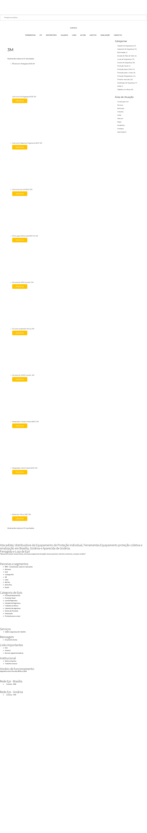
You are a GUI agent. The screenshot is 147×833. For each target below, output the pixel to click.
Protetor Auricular (123, 79)
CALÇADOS (64, 35)
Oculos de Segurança (124, 63)
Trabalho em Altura (123, 89)
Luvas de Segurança (124, 59)
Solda (119, 86)
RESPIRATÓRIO (51, 35)
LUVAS (74, 35)
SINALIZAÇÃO (105, 35)
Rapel (119, 122)
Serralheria (120, 125)
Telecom (120, 118)
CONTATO (73, 28)
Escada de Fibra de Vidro (125, 56)
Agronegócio (121, 132)
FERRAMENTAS (30, 35)
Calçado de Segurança (125, 46)
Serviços (120, 105)
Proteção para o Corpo (125, 73)
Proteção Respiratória (124, 76)
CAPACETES (118, 35)
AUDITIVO (93, 35)
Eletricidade (121, 52)
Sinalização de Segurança (126, 83)
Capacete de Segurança (125, 49)
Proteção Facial (122, 66)
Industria (120, 112)
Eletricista (120, 108)
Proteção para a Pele (124, 69)
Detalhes (20, 101)
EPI (41, 35)
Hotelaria (120, 129)
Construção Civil (122, 102)
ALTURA (83, 35)
